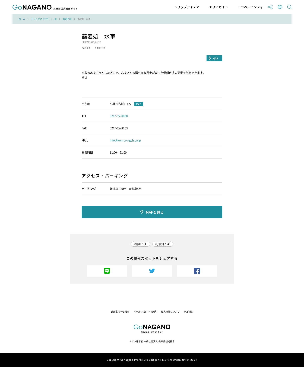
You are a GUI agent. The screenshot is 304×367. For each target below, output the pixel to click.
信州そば (67, 19)
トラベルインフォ (250, 7)
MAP (215, 58)
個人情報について (170, 311)
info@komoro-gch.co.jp (125, 140)
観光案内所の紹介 (120, 311)
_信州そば (163, 244)
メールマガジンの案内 (145, 311)
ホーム (22, 19)
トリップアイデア (186, 7)
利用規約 (188, 311)
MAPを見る (155, 212)
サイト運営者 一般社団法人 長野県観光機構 (152, 341)
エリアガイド (218, 7)
